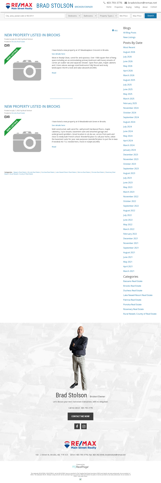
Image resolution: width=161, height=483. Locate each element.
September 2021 (131, 247)
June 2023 (128, 182)
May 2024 (127, 136)
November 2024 (130, 108)
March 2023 (128, 191)
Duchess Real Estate (48, 172)
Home (108, 7)
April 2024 (128, 140)
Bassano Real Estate (20, 172)
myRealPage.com (80, 467)
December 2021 (130, 238)
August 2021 (129, 252)
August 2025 (129, 80)
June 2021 (128, 257)
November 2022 (130, 196)
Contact (154, 7)
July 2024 (127, 126)
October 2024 (129, 112)
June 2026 (128, 61)
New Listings (129, 37)
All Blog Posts (129, 32)
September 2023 (131, 168)
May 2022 (127, 224)
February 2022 (130, 233)
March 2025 (128, 98)
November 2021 (130, 243)
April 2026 (128, 70)
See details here (58, 54)
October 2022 (129, 201)
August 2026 (129, 52)
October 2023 (129, 164)
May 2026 (127, 66)
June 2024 (128, 131)
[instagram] (84, 426)
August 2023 (129, 173)
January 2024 (129, 150)
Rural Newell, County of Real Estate (21, 174)
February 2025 (130, 103)
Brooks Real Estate (18, 42)
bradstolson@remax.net (115, 454)
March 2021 (128, 271)
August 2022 (129, 210)
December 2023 (130, 154)
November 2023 (130, 159)
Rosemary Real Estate (133, 309)
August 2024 (129, 122)
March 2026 (128, 75)
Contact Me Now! (80, 416)
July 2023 (127, 177)
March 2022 (128, 229)
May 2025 (127, 94)
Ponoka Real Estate (98, 172)
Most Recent (129, 47)
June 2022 (128, 219)
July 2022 (127, 215)
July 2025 (127, 84)
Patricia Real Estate (84, 172)
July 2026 (127, 56)
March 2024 (128, 145)
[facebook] (77, 426)
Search (150, 16)
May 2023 (127, 187)
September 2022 (131, 205)
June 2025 (128, 89)
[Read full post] (27, 70)
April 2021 (128, 266)
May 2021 (127, 261)
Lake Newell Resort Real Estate (66, 172)
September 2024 (131, 117)
